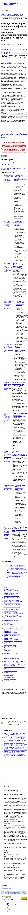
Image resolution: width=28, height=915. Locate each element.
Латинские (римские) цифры (11, 596)
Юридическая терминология (11, 617)
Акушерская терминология (11, 612)
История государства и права (11, 635)
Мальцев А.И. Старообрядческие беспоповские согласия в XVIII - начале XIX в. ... (19, 224)
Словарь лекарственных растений (13, 616)
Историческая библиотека (11, 620)
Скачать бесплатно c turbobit (8, 131)
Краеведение (7, 642)
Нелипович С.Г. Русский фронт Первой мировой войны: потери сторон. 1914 (14, 738)
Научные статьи (8, 672)
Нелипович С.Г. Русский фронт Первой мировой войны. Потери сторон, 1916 (14, 746)
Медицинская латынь (9, 598)
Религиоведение (8, 650)
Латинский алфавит (9, 594)
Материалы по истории (10, 656)
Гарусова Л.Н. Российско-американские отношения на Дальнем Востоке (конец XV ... (20, 415)
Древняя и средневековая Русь (12, 630)
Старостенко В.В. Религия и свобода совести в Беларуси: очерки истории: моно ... (19, 529)
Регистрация (7, 911)
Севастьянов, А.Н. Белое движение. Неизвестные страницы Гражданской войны (15, 749)
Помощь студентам (9, 589)
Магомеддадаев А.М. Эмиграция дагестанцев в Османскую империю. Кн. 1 (16, 569)
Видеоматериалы (8, 675)
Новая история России (13, 168)
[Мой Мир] (6, 156)
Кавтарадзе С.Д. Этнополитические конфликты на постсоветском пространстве (20, 486)
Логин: (9, 903)
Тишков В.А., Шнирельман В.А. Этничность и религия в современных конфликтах (19, 453)
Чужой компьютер (13, 908)
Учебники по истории (9, 652)
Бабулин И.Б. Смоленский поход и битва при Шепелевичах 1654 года (14, 752)
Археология (7, 623)
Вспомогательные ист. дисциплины (13, 628)
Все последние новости (10, 679)
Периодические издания (10, 648)
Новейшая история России (11, 646)
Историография (8, 631)
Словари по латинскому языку (12, 607)
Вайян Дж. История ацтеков (11, 734)
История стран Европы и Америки (13, 641)
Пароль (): (12, 905)
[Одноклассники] (4, 156)
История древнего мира (10, 638)
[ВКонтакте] (1, 156)
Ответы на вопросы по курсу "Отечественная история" (11, 659)
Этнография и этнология (10, 653)
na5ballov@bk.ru (7, 888)
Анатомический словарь (10, 611)
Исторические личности (10, 632)
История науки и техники (10, 636)
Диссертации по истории (10, 671)
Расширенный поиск (9, 677)
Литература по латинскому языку (12, 604)
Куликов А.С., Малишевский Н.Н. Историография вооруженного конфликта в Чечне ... (19, 266)
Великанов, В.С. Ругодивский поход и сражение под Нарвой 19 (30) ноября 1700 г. (15, 743)
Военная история (8, 624)
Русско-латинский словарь (11, 609)
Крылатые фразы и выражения (12, 603)
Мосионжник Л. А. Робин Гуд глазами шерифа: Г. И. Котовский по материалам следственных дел (14, 755)
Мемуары (6, 643)
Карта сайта (7, 680)
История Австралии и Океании (12, 634)
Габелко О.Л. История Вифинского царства (15, 733)
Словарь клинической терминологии (13, 613)
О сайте (6, 587)
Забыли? (13, 905)
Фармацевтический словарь (11, 615)
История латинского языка (11, 593)
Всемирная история (9, 626)
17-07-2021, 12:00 (16, 44)
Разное (5, 649)
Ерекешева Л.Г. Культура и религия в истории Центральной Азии (19, 384)
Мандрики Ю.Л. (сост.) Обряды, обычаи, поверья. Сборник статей (16, 566)
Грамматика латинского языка (12, 597)
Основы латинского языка (11, 590)
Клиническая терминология (11, 600)
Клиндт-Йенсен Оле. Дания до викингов (15, 736)
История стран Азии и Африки (12, 639)
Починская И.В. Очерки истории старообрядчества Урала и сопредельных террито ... (20, 177)
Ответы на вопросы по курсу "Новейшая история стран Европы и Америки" (15, 662)
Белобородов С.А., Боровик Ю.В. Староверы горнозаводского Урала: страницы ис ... (20, 347)
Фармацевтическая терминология (13, 601)
